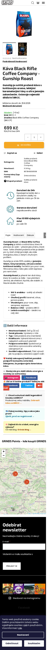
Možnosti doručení (12, 106)
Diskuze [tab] (30, 235)
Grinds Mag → (24, 429)
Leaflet (29, 513)
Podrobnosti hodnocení (15, 61)
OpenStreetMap (36, 513)
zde (20, 628)
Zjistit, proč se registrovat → (19, 416)
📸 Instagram (11, 377)
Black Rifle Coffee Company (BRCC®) (21, 119)
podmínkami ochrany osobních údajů (21, 557)
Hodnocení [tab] (19, 235)
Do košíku (26, 145)
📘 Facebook (29, 377)
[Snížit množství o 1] (28, 137)
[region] (24, 481)
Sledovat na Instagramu (26, 598)
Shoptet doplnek (43, 513)
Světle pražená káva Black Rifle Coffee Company (30, 162)
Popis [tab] (8, 235)
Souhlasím (34, 643)
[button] (12, 508)
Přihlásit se (11, 566)
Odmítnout (11, 643)
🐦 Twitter (28, 385)
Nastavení (23, 634)
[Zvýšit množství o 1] (40, 137)
